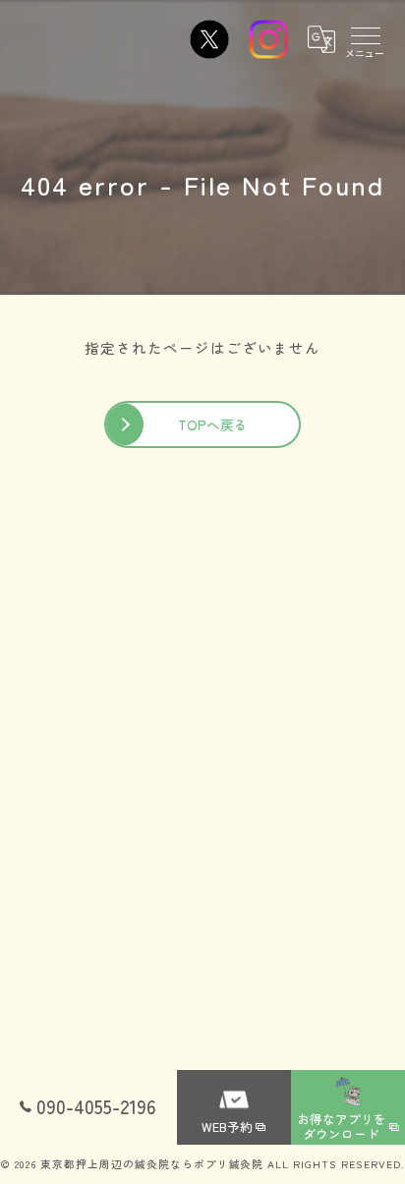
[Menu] (364, 39)
